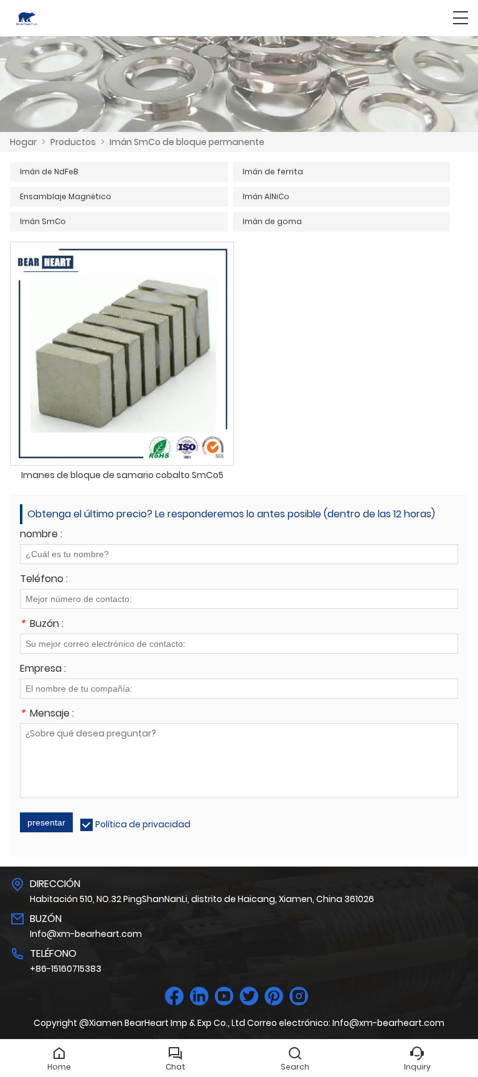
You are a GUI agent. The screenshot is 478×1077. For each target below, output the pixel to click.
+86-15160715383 (65, 968)
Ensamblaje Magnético (65, 196)
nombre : (41, 535)
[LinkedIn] (199, 996)
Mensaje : (47, 714)
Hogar (23, 142)
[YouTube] (224, 996)
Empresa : (43, 669)
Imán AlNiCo (266, 196)
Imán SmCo (43, 221)
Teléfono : (44, 580)
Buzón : (41, 625)
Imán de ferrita (273, 171)
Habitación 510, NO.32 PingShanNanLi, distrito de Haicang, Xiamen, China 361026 (202, 899)
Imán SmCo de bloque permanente (187, 142)
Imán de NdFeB (49, 171)
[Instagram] (299, 996)
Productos (73, 142)
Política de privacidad (142, 824)
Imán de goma (272, 221)
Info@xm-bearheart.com (86, 934)
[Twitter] (249, 996)
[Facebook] (174, 996)
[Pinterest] (274, 996)
